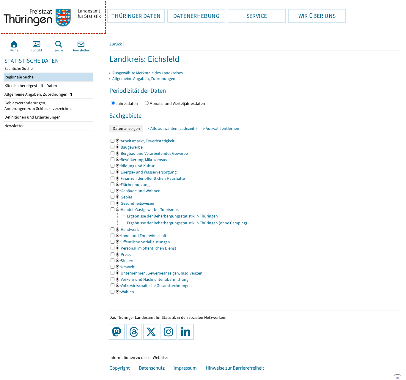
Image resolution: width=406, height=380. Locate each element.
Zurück (115, 44)
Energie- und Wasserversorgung (146, 172)
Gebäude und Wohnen (137, 191)
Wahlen (124, 292)
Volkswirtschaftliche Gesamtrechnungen (153, 285)
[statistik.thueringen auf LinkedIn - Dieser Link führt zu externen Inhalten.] (187, 331)
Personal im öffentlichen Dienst (145, 248)
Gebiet (123, 197)
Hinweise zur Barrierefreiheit (235, 368)
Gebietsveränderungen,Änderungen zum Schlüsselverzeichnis (38, 105)
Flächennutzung (132, 184)
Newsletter (14, 126)
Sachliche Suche (18, 68)
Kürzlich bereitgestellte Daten (30, 86)
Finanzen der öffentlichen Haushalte (150, 178)
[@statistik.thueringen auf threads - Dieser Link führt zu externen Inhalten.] (135, 331)
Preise (123, 254)
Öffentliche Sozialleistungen (142, 242)
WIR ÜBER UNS (312, 16)
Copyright (119, 368)
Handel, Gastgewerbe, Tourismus (147, 209)
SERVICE (247, 16)
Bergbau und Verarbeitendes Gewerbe (151, 153)
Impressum (185, 368)
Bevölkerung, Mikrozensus (141, 160)
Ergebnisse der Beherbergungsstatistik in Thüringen (172, 216)
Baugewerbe (129, 147)
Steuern (125, 261)
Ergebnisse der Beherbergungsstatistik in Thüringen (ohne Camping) (187, 223)
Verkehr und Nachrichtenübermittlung (151, 279)
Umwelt (125, 267)
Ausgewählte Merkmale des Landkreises (147, 73)
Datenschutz (152, 368)
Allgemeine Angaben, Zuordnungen (36, 94)
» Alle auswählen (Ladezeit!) (172, 128)
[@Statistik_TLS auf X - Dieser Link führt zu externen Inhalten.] (152, 331)
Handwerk (127, 229)
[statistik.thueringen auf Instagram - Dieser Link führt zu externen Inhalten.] (169, 331)
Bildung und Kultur (135, 166)
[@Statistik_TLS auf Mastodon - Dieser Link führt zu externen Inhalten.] (118, 331)
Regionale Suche (19, 77)
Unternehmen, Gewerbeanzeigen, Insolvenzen (158, 273)
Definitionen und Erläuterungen (32, 117)
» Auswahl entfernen (221, 128)
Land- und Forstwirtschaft (140, 236)
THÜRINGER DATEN (133, 16)
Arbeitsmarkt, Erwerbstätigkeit (144, 141)
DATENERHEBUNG (193, 16)
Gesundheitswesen (134, 203)
